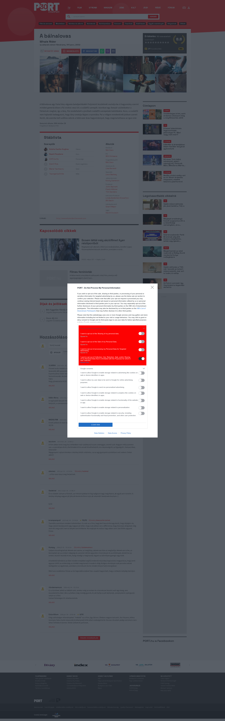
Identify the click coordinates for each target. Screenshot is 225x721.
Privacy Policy (126, 433)
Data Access (112, 433)
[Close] (153, 288)
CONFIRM (95, 425)
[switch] (142, 333)
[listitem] (112, 328)
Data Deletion (99, 433)
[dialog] (112, 360)
